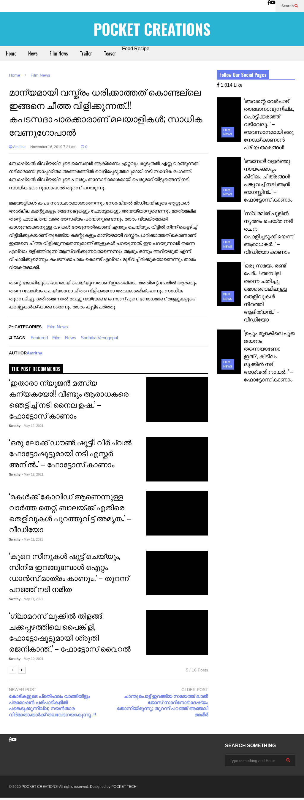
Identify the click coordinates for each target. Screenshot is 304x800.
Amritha (19, 147)
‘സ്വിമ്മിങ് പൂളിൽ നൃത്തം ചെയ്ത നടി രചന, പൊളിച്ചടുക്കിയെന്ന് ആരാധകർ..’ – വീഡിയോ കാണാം (268, 232)
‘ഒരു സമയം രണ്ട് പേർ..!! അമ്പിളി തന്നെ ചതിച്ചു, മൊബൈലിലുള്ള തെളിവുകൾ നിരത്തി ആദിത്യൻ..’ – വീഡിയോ (265, 292)
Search (287, 6)
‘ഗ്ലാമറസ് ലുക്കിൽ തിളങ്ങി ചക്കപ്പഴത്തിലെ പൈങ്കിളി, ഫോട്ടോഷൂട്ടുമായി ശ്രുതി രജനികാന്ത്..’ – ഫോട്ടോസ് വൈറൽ (70, 632)
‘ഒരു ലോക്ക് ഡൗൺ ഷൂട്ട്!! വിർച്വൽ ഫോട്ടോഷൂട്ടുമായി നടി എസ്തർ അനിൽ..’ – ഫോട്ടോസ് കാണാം (70, 452)
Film (56, 337)
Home (11, 53)
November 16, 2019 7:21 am (53, 147)
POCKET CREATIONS (152, 29)
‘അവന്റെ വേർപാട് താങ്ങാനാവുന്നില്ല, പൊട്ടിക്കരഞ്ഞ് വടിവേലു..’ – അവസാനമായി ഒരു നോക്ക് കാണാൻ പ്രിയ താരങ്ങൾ (269, 124)
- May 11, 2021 (32, 539)
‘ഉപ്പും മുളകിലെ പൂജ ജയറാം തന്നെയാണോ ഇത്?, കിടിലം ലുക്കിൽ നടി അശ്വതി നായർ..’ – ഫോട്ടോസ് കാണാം (269, 356)
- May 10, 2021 (32, 658)
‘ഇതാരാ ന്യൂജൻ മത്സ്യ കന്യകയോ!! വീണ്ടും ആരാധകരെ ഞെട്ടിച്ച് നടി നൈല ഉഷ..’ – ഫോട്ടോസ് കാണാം (69, 399)
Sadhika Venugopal (99, 337)
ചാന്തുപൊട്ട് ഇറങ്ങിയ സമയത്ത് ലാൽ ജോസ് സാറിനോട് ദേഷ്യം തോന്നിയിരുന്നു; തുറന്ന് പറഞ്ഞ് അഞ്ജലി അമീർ (162, 705)
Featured (39, 337)
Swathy (14, 425)
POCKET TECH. (124, 787)
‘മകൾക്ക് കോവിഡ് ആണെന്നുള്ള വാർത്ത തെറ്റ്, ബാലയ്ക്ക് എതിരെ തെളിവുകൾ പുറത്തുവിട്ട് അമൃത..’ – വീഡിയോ (70, 512)
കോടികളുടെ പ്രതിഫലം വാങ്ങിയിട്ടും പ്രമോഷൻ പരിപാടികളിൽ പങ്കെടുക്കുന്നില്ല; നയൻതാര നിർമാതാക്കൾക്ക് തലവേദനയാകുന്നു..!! (52, 705)
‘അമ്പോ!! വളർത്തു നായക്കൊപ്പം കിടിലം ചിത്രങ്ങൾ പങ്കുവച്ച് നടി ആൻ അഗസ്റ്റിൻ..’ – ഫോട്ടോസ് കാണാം (268, 180)
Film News (59, 53)
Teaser (110, 53)
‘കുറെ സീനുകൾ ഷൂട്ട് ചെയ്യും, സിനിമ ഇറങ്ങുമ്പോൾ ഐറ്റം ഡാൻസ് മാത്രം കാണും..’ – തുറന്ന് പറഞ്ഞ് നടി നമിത (69, 572)
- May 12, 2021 (32, 425)
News (33, 53)
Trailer (86, 53)
